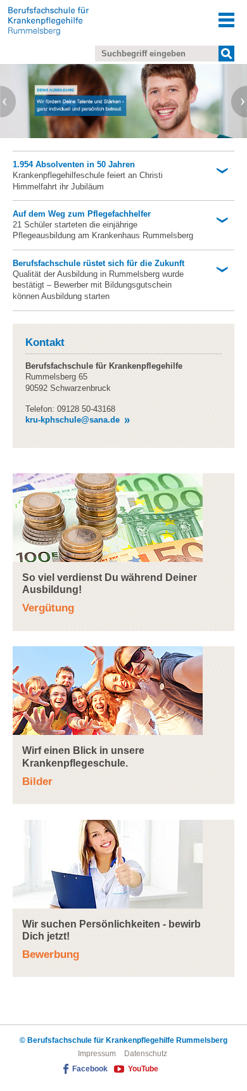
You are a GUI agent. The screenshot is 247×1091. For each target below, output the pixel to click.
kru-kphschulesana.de (72, 419)
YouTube (143, 1068)
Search (226, 53)
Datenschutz (145, 1053)
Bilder (37, 781)
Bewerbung (50, 954)
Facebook (90, 1068)
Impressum (97, 1053)
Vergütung (48, 608)
